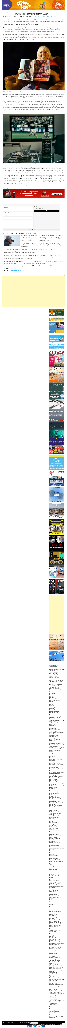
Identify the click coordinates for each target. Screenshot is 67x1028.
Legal (52, 1024)
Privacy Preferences (33, 1022)
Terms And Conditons (41, 1024)
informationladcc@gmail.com (24, 185)
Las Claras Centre (37, 175)
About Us (55, 1024)
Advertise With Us (61, 1024)
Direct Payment (34, 1024)
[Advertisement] (33, 291)
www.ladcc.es (6, 185)
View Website (31, 229)
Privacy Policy (48, 1024)
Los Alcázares (46, 175)
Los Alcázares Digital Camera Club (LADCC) (45, 16)
